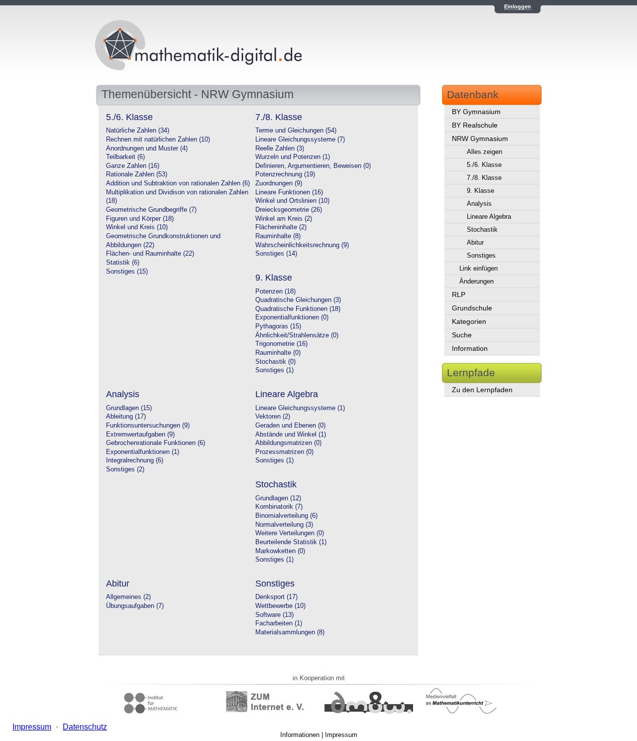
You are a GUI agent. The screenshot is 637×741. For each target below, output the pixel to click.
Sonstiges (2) (125, 469)
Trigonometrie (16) (281, 343)
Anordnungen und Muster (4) (147, 148)
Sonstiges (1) (274, 370)
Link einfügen (478, 268)
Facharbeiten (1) (278, 623)
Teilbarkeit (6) (125, 156)
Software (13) (274, 614)
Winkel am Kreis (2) (283, 218)
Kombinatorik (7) (279, 506)
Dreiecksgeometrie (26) (288, 209)
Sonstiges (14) (276, 253)
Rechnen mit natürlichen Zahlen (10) (158, 139)
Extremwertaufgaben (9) (140, 434)
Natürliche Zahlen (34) (137, 130)
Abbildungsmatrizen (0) (288, 443)
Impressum (341, 735)
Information (470, 348)
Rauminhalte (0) (278, 352)
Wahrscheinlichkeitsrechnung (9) (302, 245)
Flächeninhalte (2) (281, 227)
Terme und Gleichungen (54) (295, 130)
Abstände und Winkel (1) (290, 434)
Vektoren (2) (272, 416)
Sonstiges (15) (127, 271)
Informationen (299, 735)
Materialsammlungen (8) (289, 632)
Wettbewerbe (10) (280, 605)
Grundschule (472, 308)
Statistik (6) (122, 262)
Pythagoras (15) (278, 326)
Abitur (475, 242)
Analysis (479, 203)
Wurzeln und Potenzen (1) (292, 156)
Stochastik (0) (275, 361)
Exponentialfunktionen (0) (291, 317)
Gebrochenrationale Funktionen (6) (155, 443)
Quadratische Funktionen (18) (297, 308)
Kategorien (469, 321)
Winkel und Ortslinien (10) (292, 200)
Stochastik (482, 229)
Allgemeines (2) (128, 596)
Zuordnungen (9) (278, 183)
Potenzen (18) (275, 291)
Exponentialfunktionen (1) (142, 451)
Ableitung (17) (126, 416)
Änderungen (476, 281)
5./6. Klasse (484, 164)
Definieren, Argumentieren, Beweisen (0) (313, 165)
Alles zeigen (484, 151)
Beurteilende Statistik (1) (290, 542)
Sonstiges (481, 255)
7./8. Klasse (484, 177)
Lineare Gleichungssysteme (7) (300, 139)
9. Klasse (480, 190)
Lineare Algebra (489, 216)
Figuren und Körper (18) (140, 218)
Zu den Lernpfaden (482, 390)
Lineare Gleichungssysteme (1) (300, 408)
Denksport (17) (276, 596)
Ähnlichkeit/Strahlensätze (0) (296, 335)
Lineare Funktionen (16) (289, 192)
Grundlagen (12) (278, 498)
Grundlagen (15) (129, 408)
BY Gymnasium (476, 112)
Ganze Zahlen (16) (132, 165)
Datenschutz (85, 727)
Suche (462, 335)
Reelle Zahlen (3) (279, 148)
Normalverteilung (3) (284, 524)
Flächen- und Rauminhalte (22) (150, 253)
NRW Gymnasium (480, 139)
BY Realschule (475, 125)
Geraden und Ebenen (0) (290, 425)
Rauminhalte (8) (278, 236)
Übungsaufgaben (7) (135, 605)
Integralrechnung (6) (134, 460)
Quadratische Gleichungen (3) (298, 299)
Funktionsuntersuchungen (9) (148, 425)
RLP (458, 294)
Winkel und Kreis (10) (137, 227)
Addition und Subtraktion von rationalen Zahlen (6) (178, 183)
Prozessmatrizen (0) (284, 451)
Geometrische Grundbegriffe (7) (151, 209)
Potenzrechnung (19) (285, 174)
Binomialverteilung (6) (286, 515)
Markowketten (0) (280, 551)
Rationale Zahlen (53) (136, 174)
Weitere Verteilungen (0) (289, 533)
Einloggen (517, 6)
